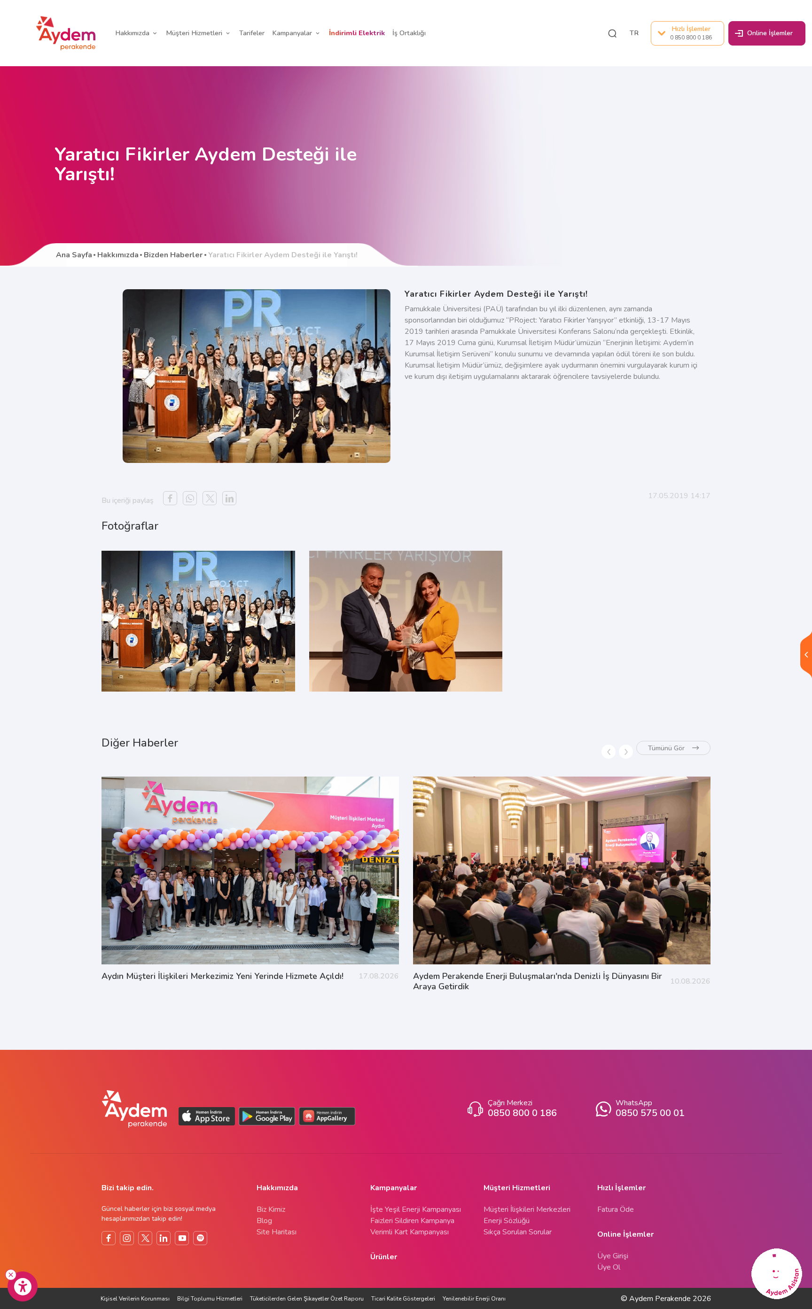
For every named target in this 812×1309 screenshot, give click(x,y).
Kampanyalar (292, 33)
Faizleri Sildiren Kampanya (412, 1221)
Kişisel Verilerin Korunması (135, 1298)
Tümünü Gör (666, 748)
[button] (612, 33)
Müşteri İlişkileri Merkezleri (527, 1209)
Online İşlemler (770, 33)
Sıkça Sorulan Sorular (518, 1232)
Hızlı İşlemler (691, 32)
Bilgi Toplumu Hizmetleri (209, 1298)
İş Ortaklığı (409, 33)
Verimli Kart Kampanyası (409, 1232)
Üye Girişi (612, 1256)
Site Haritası (277, 1232)
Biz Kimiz (271, 1209)
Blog (264, 1221)
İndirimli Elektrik (357, 33)
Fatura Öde (615, 1209)
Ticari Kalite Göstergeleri (403, 1298)
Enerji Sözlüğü (507, 1221)
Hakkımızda (132, 33)
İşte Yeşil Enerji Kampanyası (415, 1209)
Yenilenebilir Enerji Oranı (474, 1298)
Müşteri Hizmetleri (194, 33)
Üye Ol (608, 1267)
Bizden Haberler (173, 255)
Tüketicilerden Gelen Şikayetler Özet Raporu (307, 1298)
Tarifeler (252, 33)
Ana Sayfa (74, 255)
